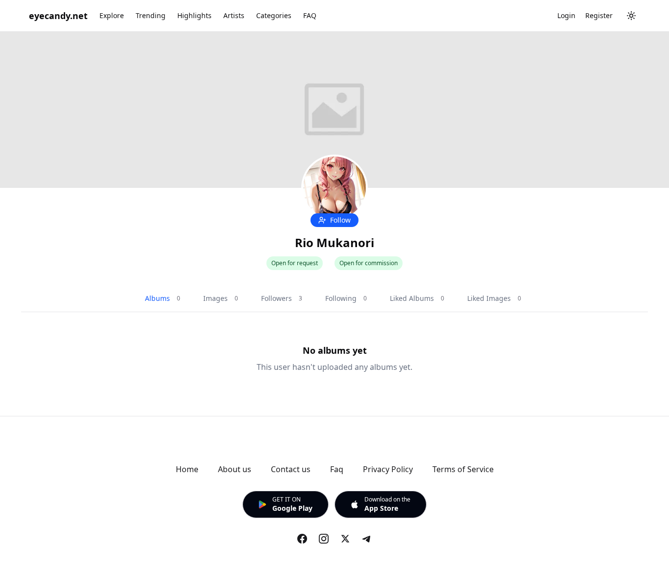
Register (599, 15)
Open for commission (368, 263)
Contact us (291, 469)
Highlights (194, 15)
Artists (233, 15)
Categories (273, 15)
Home (187, 469)
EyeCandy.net (58, 16)
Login (566, 15)
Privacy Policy (388, 469)
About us (234, 469)
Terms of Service (463, 469)
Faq (336, 469)
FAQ (309, 15)
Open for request (294, 263)
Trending (151, 15)
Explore (111, 15)
